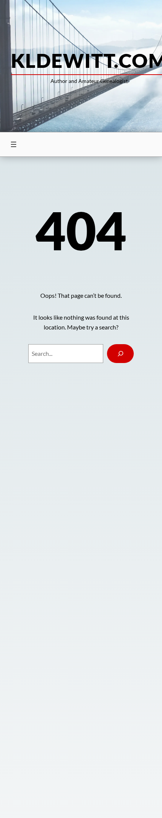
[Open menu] (13, 144)
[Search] (120, 353)
